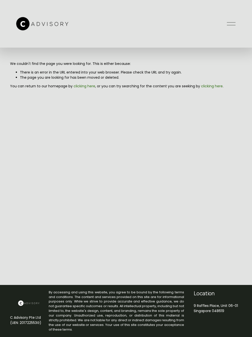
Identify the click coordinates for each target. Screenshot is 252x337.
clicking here (84, 86)
